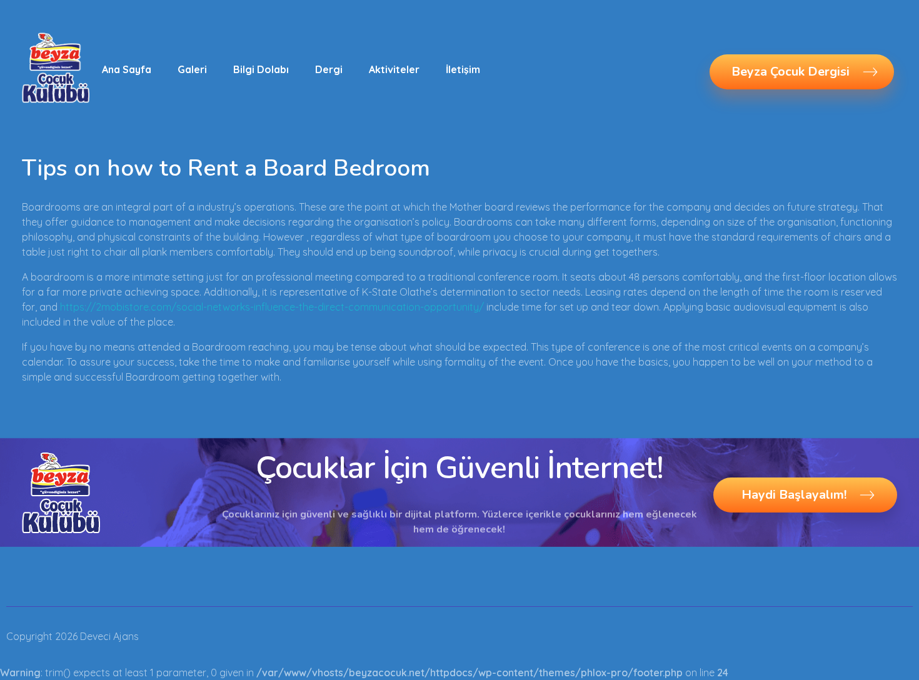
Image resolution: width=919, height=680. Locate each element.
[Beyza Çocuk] (55, 67)
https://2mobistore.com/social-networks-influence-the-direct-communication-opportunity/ (272, 307)
